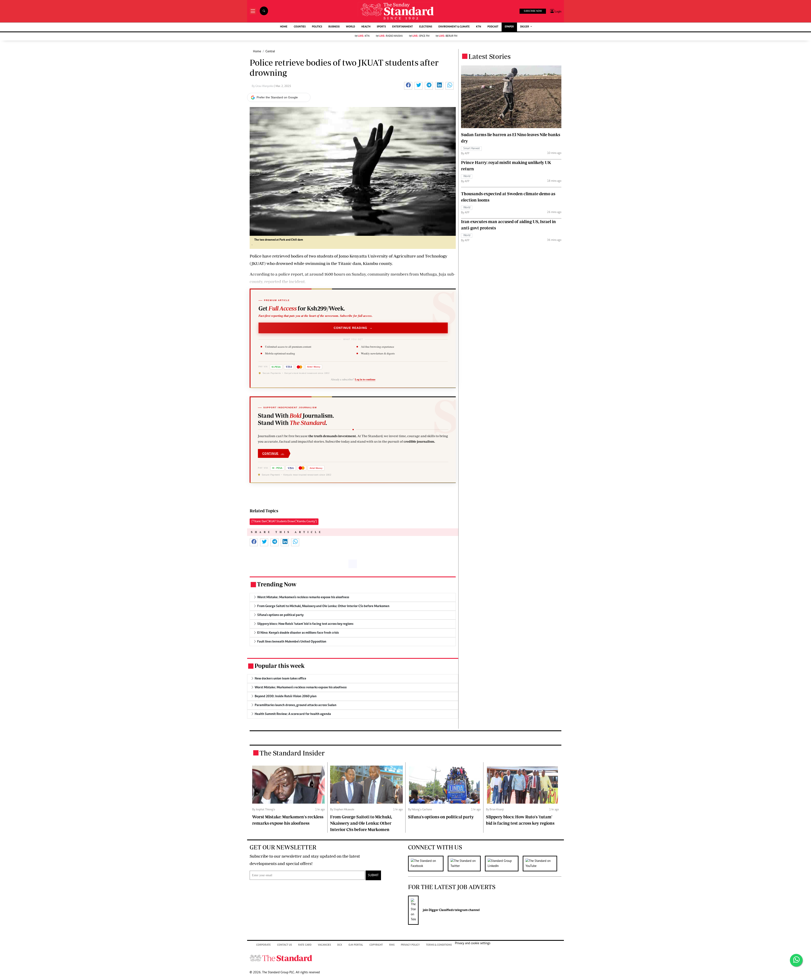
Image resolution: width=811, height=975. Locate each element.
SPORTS (381, 27)
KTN (478, 27)
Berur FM (448, 36)
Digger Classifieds (441, 910)
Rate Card (305, 945)
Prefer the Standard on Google (277, 97)
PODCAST (492, 27)
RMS (392, 945)
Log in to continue (365, 379)
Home (257, 51)
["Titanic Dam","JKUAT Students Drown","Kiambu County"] (284, 521)
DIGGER (525, 27)
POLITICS (317, 27)
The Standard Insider (292, 753)
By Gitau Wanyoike (263, 86)
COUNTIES (300, 27)
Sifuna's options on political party (441, 816)
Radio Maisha (391, 36)
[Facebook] (428, 863)
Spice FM (420, 36)
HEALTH (365, 27)
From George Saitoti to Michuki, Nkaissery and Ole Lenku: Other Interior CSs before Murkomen (361, 823)
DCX (339, 945)
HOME (283, 27)
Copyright (376, 945)
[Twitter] (466, 863)
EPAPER (509, 27)
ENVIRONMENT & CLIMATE (454, 27)
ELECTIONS (425, 27)
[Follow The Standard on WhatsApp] (796, 960)
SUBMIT (373, 875)
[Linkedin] (504, 863)
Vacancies (324, 945)
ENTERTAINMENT (402, 27)
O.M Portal (355, 945)
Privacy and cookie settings (472, 943)
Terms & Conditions (439, 945)
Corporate (263, 945)
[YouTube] (542, 863)
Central (270, 51)
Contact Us (284, 945)
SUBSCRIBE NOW (533, 11)
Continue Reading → (353, 328)
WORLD (350, 27)
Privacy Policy (410, 945)
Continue (273, 453)
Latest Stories (489, 56)
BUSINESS (334, 27)
